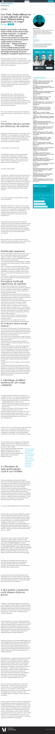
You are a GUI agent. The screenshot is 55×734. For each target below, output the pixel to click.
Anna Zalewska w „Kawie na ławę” (14, 711)
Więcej (34, 37)
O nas (40, 1)
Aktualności (27, 1)
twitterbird (47, 729)
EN (45, 729)
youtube (53, 729)
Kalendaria (32, 1)
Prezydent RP (40, 46)
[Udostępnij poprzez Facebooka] (9, 24)
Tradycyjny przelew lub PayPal (40, 206)
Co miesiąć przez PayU (39, 201)
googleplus (52, 729)
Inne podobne (4, 9)
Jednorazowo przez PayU (39, 204)
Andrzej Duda (35, 44)
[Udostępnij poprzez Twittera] (11, 24)
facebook (49, 729)
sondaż (13, 258)
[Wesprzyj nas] (43, 59)
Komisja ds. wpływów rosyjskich (45, 44)
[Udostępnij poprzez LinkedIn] (13, 24)
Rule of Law (44, 1)
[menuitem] (27, 1)
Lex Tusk (35, 46)
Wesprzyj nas (51, 1)
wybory (45, 46)
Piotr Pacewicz (36, 28)
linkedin (50, 729)
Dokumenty (36, 1)
